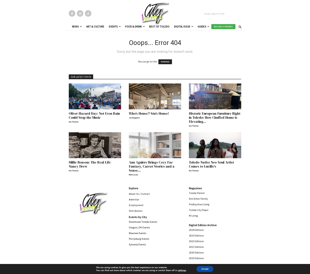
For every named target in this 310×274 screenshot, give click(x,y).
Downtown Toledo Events (143, 221)
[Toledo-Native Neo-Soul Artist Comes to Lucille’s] (215, 145)
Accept (204, 268)
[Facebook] (72, 13)
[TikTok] (88, 13)
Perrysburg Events (139, 238)
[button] (239, 26)
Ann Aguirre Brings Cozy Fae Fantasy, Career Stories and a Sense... (151, 166)
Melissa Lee (133, 175)
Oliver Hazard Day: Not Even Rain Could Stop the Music (94, 115)
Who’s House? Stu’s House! (149, 113)
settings (182, 270)
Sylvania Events (137, 244)
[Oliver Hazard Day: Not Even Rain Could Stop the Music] (95, 96)
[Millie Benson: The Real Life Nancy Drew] (95, 145)
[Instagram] (80, 13)
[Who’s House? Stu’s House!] (155, 96)
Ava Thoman (73, 122)
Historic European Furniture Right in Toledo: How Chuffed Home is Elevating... (214, 117)
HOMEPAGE (165, 62)
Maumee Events (137, 233)
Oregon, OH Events (139, 227)
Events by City (138, 217)
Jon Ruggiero (134, 118)
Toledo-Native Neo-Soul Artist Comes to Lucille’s (211, 164)
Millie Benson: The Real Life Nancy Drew (90, 164)
